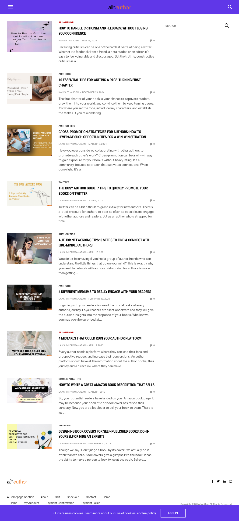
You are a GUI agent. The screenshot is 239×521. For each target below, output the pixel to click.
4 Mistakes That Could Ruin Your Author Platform (100, 338)
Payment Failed (90, 503)
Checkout (73, 497)
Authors (65, 74)
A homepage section (20, 497)
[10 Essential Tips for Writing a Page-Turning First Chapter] (29, 88)
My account (31, 503)
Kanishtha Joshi (69, 40)
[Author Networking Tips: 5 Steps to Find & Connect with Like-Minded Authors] (29, 248)
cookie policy (146, 513)
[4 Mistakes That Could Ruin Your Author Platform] (29, 343)
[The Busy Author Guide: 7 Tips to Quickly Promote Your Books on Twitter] (29, 193)
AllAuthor (66, 22)
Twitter (64, 182)
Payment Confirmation (60, 503)
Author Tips (67, 126)
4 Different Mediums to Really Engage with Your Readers (105, 291)
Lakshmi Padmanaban (72, 143)
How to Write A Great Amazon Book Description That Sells (107, 385)
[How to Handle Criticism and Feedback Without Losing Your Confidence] (29, 36)
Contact (91, 497)
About (44, 497)
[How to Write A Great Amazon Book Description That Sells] (29, 390)
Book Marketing (70, 379)
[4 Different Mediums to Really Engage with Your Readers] (29, 297)
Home (106, 497)
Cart (57, 497)
